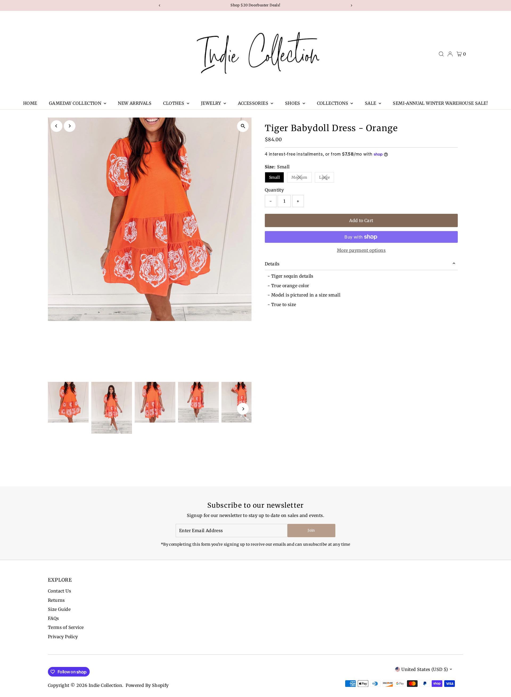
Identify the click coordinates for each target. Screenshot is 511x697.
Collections (333, 103)
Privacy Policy (63, 636)
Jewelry (211, 103)
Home (30, 103)
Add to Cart (361, 220)
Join (311, 530)
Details (272, 263)
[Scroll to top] (500, 682)
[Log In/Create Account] (450, 54)
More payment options (361, 250)
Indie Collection (105, 685)
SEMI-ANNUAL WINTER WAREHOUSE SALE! (440, 103)
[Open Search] (441, 54)
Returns (56, 600)
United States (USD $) (424, 669)
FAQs (53, 618)
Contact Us (59, 591)
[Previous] (57, 126)
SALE (371, 103)
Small (274, 177)
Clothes (174, 103)
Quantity (274, 190)
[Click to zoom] (243, 126)
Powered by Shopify (147, 685)
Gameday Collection (75, 103)
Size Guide (59, 609)
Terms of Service (66, 627)
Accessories (254, 103)
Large (326, 178)
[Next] (70, 126)
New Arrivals (134, 103)
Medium (301, 178)
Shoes (293, 103)
